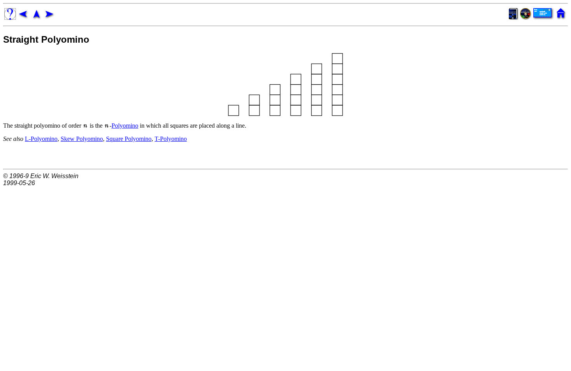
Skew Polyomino (82, 138)
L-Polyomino (41, 138)
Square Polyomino (128, 138)
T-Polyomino (171, 138)
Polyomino (124, 125)
